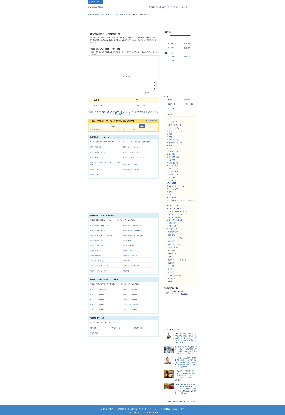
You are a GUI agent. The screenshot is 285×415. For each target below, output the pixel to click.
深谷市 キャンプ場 (96, 169)
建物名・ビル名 (173, 278)
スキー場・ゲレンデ (174, 174)
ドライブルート (173, 61)
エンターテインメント (175, 125)
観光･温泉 (171, 235)
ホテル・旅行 (189, 104)
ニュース (171, 108)
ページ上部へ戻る (180, 402)
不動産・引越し (173, 247)
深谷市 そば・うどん (97, 240)
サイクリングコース (174, 208)
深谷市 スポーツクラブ (130, 147)
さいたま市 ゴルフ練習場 (98, 289)
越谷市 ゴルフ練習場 (130, 294)
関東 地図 (93, 328)
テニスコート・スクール (175, 186)
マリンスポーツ (172, 171)
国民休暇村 (171, 223)
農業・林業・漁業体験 (175, 220)
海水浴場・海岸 (172, 166)
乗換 (163, 7)
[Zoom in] (154, 82)
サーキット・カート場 (175, 206)
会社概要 (104, 409)
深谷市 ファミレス (129, 250)
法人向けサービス (178, 409)
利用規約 (112, 409)
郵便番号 (175, 7)
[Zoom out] (154, 85)
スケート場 (171, 177)
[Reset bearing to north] (154, 88)
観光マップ (171, 104)
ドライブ (169, 7)
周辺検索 (158, 7)
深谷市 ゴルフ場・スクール (132, 152)
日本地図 (171, 43)
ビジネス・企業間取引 (175, 275)
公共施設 (171, 266)
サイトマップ (193, 1)
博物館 (169, 137)
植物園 (169, 145)
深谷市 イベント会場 (130, 164)
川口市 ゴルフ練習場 (130, 309)
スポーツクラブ (172, 189)
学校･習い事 (172, 253)
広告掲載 (167, 409)
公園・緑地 (171, 154)
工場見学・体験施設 (174, 217)
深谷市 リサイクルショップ (99, 266)
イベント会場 (171, 226)
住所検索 (187, 43)
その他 (170, 282)
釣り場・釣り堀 (172, 163)
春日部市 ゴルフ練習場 (130, 304)
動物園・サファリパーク (175, 142)
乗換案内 (187, 57)
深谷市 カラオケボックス (131, 266)
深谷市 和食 (127, 240)
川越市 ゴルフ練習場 (130, 299)
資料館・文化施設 (173, 140)
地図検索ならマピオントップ (175, 1)
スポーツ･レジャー (174, 128)
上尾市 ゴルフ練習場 (97, 309)
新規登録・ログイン (95, 2)
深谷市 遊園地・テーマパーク (99, 152)
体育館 (169, 195)
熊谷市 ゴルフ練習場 (130, 289)
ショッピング (172, 122)
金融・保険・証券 (174, 244)
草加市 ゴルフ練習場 (97, 304)
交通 (169, 257)
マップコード (183, 7)
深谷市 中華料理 (128, 245)
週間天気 (184, 294)
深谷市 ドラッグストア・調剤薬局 (101, 235)
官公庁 (170, 269)
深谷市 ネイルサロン (130, 255)
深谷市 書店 (127, 261)
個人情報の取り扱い (137, 409)
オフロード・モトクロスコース (178, 211)
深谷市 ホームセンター (97, 261)
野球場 (169, 192)
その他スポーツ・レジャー (176, 229)
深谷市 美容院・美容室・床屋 (99, 225)
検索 (193, 11)
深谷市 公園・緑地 (96, 147)
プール (169, 169)
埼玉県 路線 (94, 333)
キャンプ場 (171, 160)
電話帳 (170, 100)
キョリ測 (171, 57)
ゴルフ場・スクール (174, 180)
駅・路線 (171, 48)
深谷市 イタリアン (96, 250)
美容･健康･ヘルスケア (175, 241)
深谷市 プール (94, 174)
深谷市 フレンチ (128, 271)
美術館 (169, 134)
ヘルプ (186, 1)
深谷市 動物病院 (95, 255)
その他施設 (171, 272)
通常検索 (152, 7)
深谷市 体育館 (94, 157)
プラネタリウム (172, 151)
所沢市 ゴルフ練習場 (97, 294)
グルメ (170, 119)
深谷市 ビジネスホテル (97, 230)
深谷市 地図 (138, 328)
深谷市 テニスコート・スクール (133, 157)
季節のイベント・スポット (177, 260)
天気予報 (187, 100)
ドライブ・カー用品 (175, 238)
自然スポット (172, 263)
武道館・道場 (171, 197)
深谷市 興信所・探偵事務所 (132, 230)
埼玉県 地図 (116, 328)
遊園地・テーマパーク (175, 131)
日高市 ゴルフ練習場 (97, 299)
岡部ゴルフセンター (101, 105)
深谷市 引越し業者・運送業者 (132, 235)
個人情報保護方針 (123, 409)
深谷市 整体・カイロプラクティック (135, 225)
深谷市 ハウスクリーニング (99, 271)
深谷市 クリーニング (97, 245)
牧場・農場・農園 (173, 157)
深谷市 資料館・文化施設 (131, 169)
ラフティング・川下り (175, 214)
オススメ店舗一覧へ (152, 120)
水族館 (169, 148)
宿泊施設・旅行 (173, 232)
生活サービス (172, 250)
